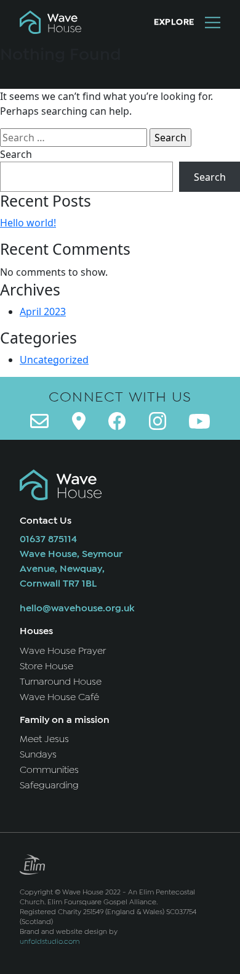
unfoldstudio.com (49, 941)
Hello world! (28, 222)
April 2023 (43, 311)
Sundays (38, 754)
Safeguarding (49, 785)
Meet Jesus (44, 739)
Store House (46, 666)
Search (16, 154)
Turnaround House (61, 682)
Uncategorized (54, 359)
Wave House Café (59, 697)
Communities (49, 770)
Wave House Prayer (63, 651)
